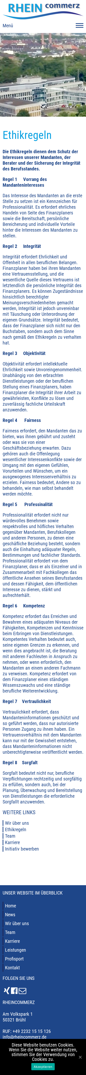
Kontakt (12, 968)
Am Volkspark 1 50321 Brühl (18, 1017)
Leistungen (15, 950)
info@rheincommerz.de (24, 1037)
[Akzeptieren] (80, 1057)
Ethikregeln (15, 829)
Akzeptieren (43, 1067)
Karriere (12, 842)
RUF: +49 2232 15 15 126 (27, 1031)
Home (10, 906)
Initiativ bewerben (22, 849)
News (10, 914)
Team (10, 836)
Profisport (14, 959)
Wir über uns (17, 823)
